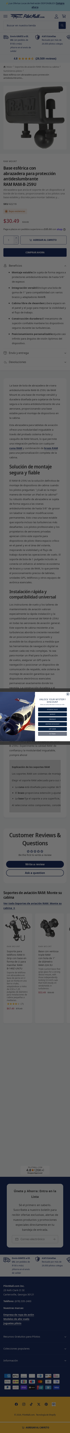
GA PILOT (52, 714)
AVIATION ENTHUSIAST (53, 724)
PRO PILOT (52, 719)
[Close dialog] (67, 694)
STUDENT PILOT (52, 709)
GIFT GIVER (52, 729)
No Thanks (52, 733)
